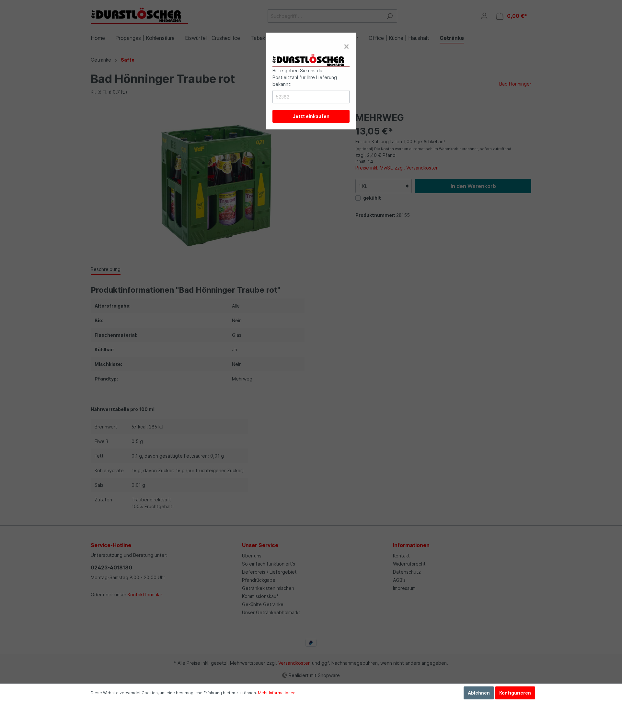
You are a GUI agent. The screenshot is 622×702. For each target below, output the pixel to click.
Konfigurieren (515, 693)
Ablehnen (479, 693)
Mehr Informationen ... (278, 692)
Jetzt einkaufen (311, 116)
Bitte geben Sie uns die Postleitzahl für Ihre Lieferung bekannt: (304, 77)
